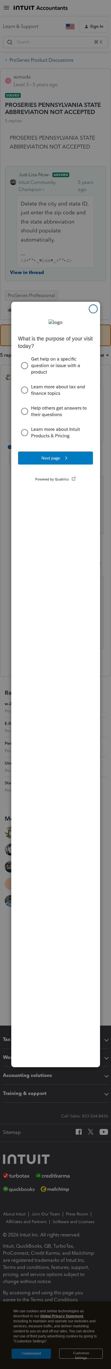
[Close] (93, 309)
